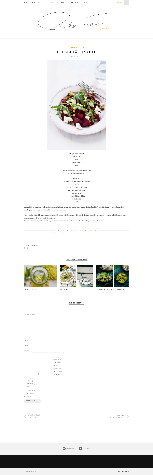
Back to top (123, 471)
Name (26, 340)
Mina (33, 2)
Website (26, 351)
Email (26, 345)
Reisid (51, 2)
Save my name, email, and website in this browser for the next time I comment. (57, 365)
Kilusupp (64, 290)
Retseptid (42, 2)
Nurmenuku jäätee (33, 290)
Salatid (81, 47)
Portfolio (74, 2)
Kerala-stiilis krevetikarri (110, 290)
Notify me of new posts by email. (31, 393)
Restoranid (62, 2)
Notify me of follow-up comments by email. (31, 382)
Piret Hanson (31, 245)
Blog (26, 2)
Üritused (85, 2)
